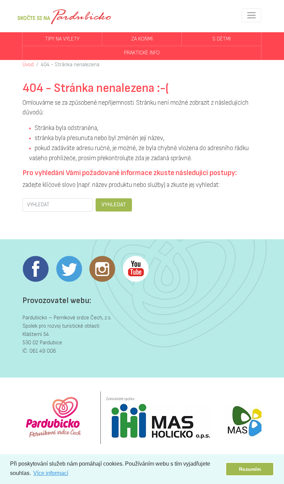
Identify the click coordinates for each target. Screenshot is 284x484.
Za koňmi (142, 39)
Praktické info (142, 53)
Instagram (102, 269)
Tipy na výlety (62, 39)
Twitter (69, 269)
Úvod (28, 64)
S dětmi (221, 39)
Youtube (135, 269)
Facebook (36, 269)
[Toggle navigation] (251, 15)
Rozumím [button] (250, 469)
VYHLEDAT (113, 204)
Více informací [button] (50, 473)
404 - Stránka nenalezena (70, 64)
